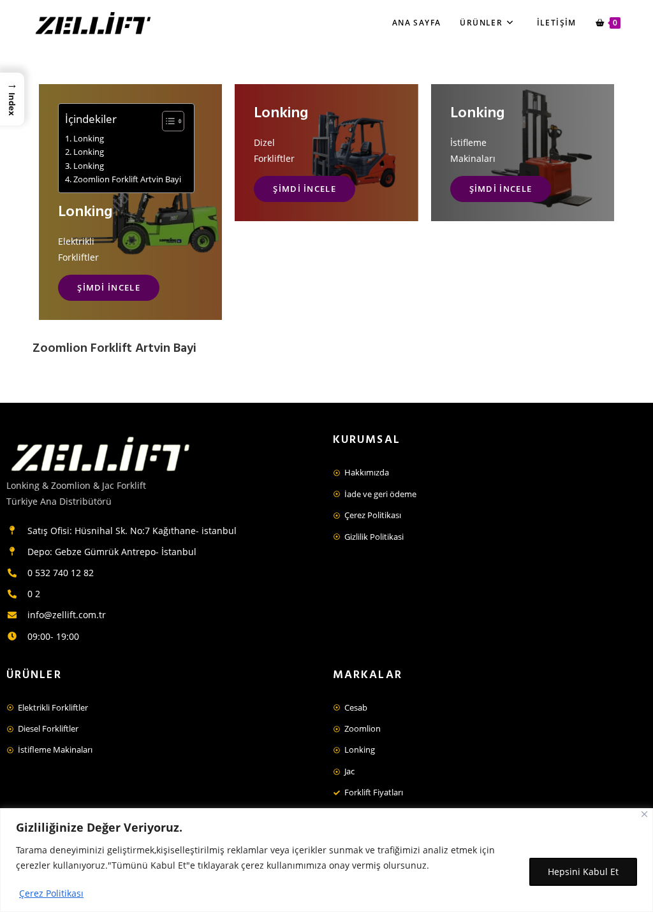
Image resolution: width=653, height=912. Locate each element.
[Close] (644, 814)
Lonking (88, 138)
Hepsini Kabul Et (583, 871)
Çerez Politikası (51, 893)
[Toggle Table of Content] (166, 121)
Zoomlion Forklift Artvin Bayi (127, 179)
